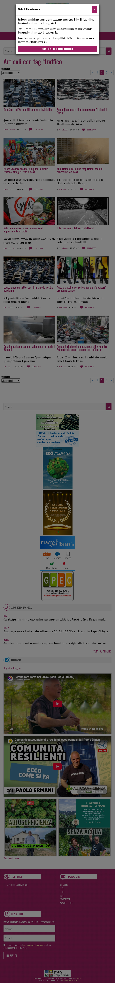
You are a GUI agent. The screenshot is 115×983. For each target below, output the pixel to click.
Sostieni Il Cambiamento (57, 49)
